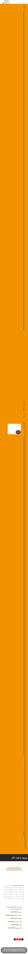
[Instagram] (15, 939)
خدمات (23, 826)
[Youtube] (20, 939)
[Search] (18, 432)
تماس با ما (24, 840)
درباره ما (24, 829)
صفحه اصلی (23, 431)
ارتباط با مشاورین (14, 868)
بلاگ (24, 423)
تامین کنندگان (23, 850)
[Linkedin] (17, 939)
